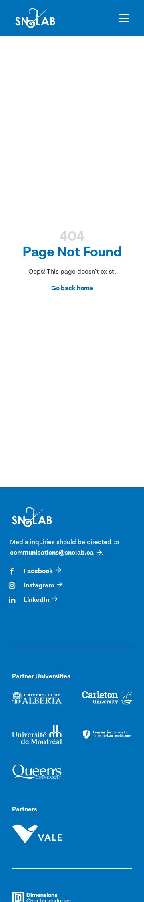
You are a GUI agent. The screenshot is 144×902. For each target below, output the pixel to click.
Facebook (38, 571)
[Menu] (124, 18)
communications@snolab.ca (52, 553)
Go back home (72, 288)
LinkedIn (36, 600)
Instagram (39, 585)
